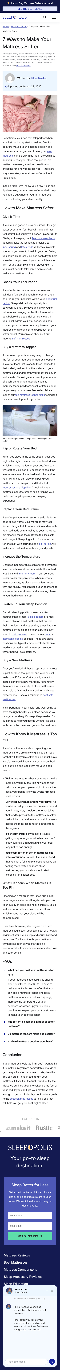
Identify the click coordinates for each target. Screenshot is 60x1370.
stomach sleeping (13, 638)
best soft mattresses (21, 1098)
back (47, 634)
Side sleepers (36, 616)
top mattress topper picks (30, 394)
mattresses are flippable (17, 487)
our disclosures (23, 65)
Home (6, 26)
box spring (44, 543)
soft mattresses (21, 338)
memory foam (27, 573)
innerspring (9, 247)
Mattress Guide (19, 26)
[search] (45, 17)
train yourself (19, 634)
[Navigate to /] (30, 1148)
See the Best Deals (30, 8)
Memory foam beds (43, 238)
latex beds (27, 247)
